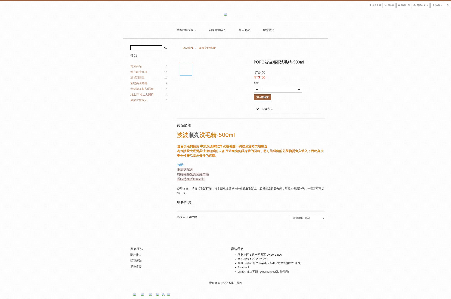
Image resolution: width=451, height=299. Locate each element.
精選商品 (136, 66)
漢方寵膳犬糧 (138, 72)
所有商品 (244, 30)
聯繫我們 (268, 30)
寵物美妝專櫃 (138, 83)
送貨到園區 (137, 77)
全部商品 (188, 48)
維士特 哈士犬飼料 (142, 94)
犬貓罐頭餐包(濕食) (142, 88)
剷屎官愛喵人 (217, 30)
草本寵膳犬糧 (185, 30)
